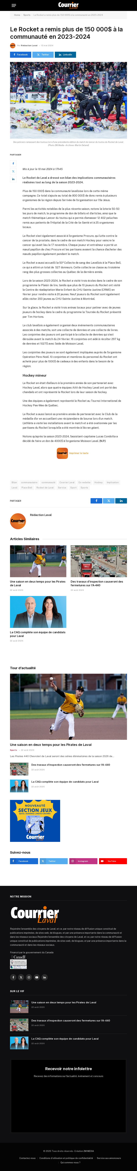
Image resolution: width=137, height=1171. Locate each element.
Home (17, 15)
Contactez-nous (27, 1158)
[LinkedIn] (13, 179)
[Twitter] (13, 171)
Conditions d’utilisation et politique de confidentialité (66, 1158)
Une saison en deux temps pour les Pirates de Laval (37, 583)
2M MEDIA (89, 1151)
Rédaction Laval (29, 45)
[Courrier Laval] (68, 5)
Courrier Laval (67, 482)
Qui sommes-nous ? (70, 1162)
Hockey (99, 482)
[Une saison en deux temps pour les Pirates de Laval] (38, 561)
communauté (48, 482)
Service (62, 487)
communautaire (29, 482)
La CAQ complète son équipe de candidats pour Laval (37, 634)
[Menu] (14, 5)
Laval (14, 487)
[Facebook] (13, 163)
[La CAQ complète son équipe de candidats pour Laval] (38, 612)
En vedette (84, 482)
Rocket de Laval (45, 487)
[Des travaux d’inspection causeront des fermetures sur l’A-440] (99, 561)
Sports (26, 15)
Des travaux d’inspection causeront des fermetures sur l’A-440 (97, 583)
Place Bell (27, 487)
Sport (73, 487)
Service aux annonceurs (109, 1158)
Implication (113, 482)
